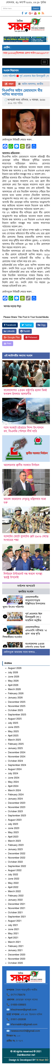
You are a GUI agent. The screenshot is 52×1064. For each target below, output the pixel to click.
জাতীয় (40, 83)
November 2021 (16, 908)
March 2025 (14, 739)
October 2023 (15, 811)
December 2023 (16, 802)
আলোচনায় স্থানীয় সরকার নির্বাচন (21, 465)
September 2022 (17, 866)
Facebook (10, 325)
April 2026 (13, 685)
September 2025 (17, 714)
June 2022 (13, 878)
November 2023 (16, 807)
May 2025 (13, 731)
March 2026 (14, 689)
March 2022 (14, 891)
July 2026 (13, 672)
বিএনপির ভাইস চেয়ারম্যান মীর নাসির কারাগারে (22, 92)
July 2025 (13, 722)
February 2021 (16, 946)
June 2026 (13, 676)
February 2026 (16, 693)
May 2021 (13, 933)
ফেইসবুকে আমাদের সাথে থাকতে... (20, 652)
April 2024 (13, 786)
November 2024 (16, 756)
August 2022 (15, 870)
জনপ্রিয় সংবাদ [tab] (26, 591)
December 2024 (16, 752)
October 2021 (15, 912)
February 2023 (16, 845)
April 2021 (13, 937)
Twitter (28, 325)
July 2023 (13, 824)
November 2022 (16, 857)
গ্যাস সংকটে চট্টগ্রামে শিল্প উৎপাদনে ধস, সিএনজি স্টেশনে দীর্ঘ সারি (24, 429)
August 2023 (15, 819)
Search (36, 8)
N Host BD (42, 1059)
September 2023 (17, 815)
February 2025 (16, 743)
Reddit (26, 331)
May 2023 (13, 832)
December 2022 (16, 853)
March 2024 (14, 790)
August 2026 (15, 668)
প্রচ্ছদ (10, 83)
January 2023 (15, 849)
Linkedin (10, 331)
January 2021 (15, 950)
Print (8, 343)
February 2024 (16, 794)
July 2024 (13, 773)
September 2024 (17, 765)
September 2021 (17, 916)
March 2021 (14, 941)
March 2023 (14, 840)
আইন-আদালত (29, 83)
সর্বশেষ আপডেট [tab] (26, 586)
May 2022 (13, 883)
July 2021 (13, 925)
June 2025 (13, 727)
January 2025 (15, 748)
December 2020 (16, 954)
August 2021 (15, 920)
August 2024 (15, 769)
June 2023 (13, 828)
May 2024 (13, 781)
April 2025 (13, 735)
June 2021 (13, 929)
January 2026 (15, 697)
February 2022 (16, 895)
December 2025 (16, 701)
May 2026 (13, 680)
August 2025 (15, 718)
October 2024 (15, 760)
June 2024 (13, 777)
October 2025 (15, 710)
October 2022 (15, 861)
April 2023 (13, 836)
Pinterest (32, 337)
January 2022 (15, 899)
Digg (42, 325)
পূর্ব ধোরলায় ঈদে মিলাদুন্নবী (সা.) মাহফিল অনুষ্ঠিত (33, 617)
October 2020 (15, 962)
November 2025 (16, 706)
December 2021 (16, 904)
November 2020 (16, 958)
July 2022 (13, 874)
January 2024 (15, 798)
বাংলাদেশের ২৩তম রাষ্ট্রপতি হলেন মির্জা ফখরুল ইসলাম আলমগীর (25, 392)
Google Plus (13, 337)
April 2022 (13, 887)
